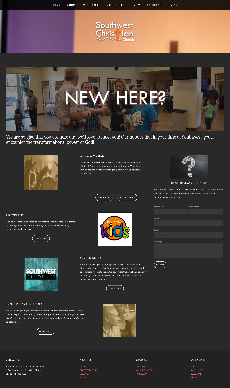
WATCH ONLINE (127, 197)
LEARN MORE (104, 197)
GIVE (193, 366)
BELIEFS (84, 366)
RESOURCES (115, 5)
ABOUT (71, 5)
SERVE (194, 377)
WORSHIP (84, 374)
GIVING (172, 5)
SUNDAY (135, 5)
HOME (56, 5)
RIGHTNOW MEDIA (144, 370)
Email (157, 218)
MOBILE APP (141, 374)
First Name (159, 207)
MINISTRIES (92, 5)
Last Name (194, 207)
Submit (160, 265)
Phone (157, 230)
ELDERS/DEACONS (88, 370)
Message (158, 241)
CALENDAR (154, 5)
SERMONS (140, 366)
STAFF (83, 377)
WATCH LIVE (197, 370)
